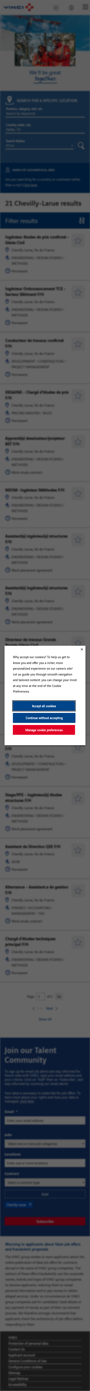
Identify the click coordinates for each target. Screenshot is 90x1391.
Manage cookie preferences (44, 730)
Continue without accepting (44, 718)
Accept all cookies (44, 706)
